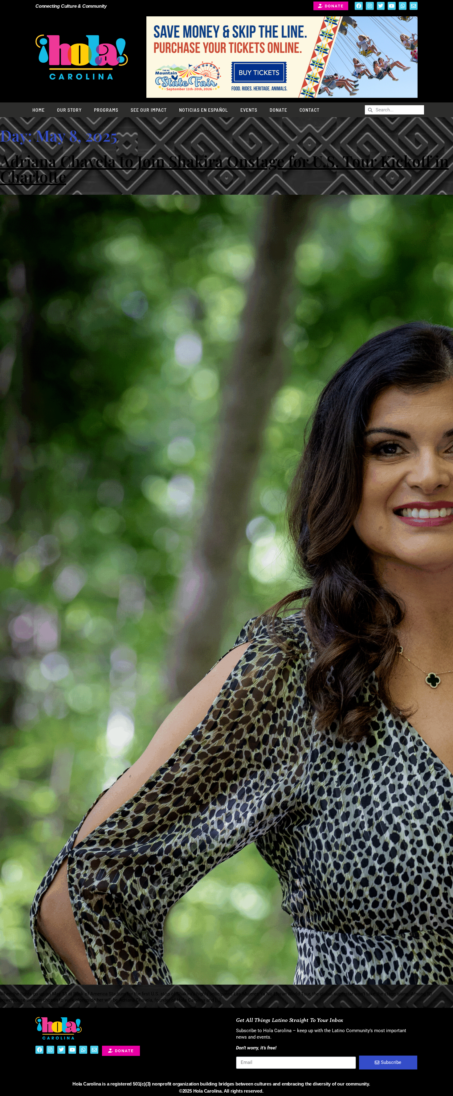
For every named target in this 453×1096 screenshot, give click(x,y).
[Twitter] (381, 6)
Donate (278, 110)
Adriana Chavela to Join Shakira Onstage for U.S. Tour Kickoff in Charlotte (224, 169)
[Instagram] (370, 6)
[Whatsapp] (403, 6)
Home (38, 110)
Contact (310, 110)
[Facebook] (359, 6)
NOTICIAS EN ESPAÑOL (203, 110)
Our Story (69, 110)
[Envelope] (414, 6)
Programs (106, 110)
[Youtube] (392, 6)
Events (248, 110)
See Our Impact (149, 110)
